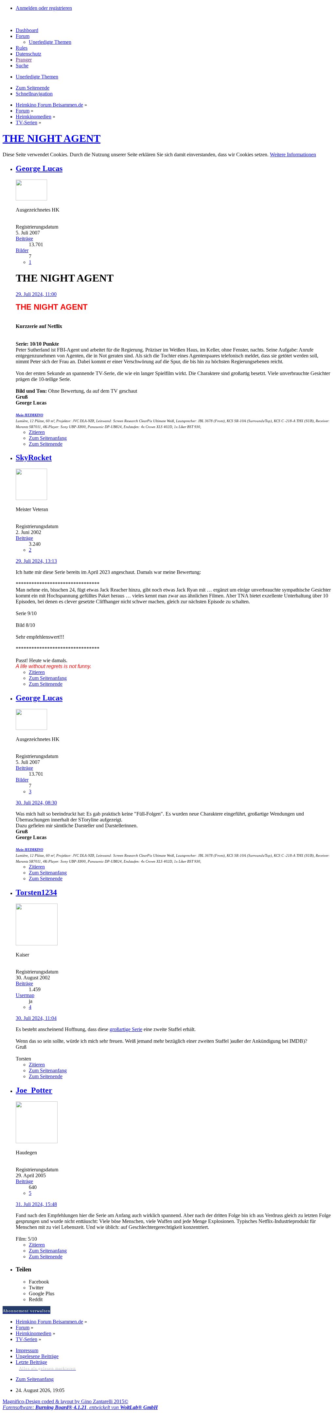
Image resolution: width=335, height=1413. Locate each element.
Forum (22, 36)
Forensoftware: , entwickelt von (80, 1407)
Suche (22, 65)
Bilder (22, 250)
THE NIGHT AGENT (51, 138)
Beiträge (24, 238)
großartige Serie (126, 1029)
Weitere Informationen (293, 154)
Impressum (27, 1350)
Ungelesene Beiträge (37, 1356)
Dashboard (27, 30)
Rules (21, 48)
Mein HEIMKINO (29, 415)
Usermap (25, 995)
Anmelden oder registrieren (44, 8)
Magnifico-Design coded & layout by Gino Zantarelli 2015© (65, 1401)
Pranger (24, 59)
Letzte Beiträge (31, 1362)
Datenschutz (28, 54)
